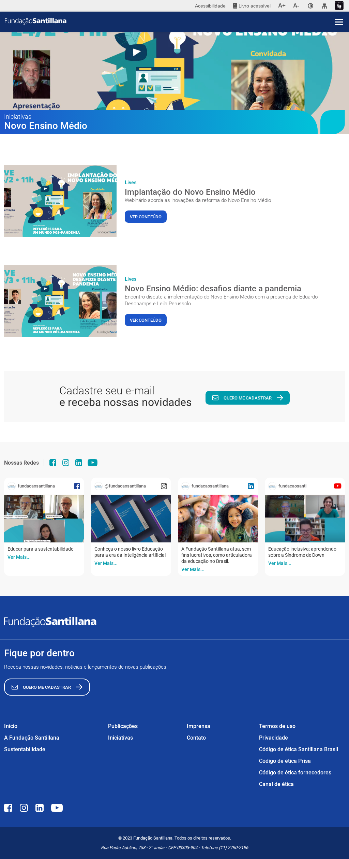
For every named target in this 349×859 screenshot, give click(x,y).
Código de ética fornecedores (295, 772)
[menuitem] (252, 5)
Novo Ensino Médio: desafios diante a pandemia (213, 288)
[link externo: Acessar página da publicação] (44, 518)
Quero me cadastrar (248, 398)
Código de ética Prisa (285, 761)
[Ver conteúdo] (60, 201)
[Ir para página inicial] (177, 21)
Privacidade (273, 737)
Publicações (123, 726)
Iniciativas (120, 737)
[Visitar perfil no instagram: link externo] (66, 462)
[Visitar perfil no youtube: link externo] (93, 462)
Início (10, 726)
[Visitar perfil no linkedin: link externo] (79, 462)
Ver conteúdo (146, 216)
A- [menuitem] (296, 5)
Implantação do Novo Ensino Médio (190, 192)
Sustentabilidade (24, 749)
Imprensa (198, 726)
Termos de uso (277, 726)
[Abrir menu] (339, 22)
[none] (310, 6)
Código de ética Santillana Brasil (298, 749)
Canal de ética (276, 784)
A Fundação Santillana (31, 737)
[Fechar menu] (339, 10)
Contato (196, 737)
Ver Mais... (19, 557)
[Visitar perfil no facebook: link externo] (53, 462)
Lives (131, 182)
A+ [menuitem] (282, 5)
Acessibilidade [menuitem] (210, 6)
